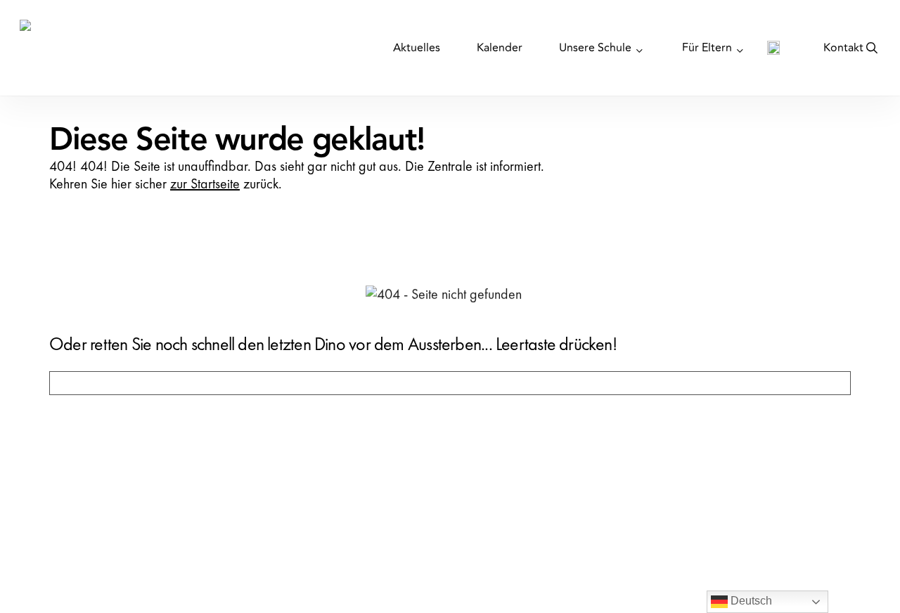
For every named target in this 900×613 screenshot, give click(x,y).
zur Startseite (205, 183)
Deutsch (750, 601)
